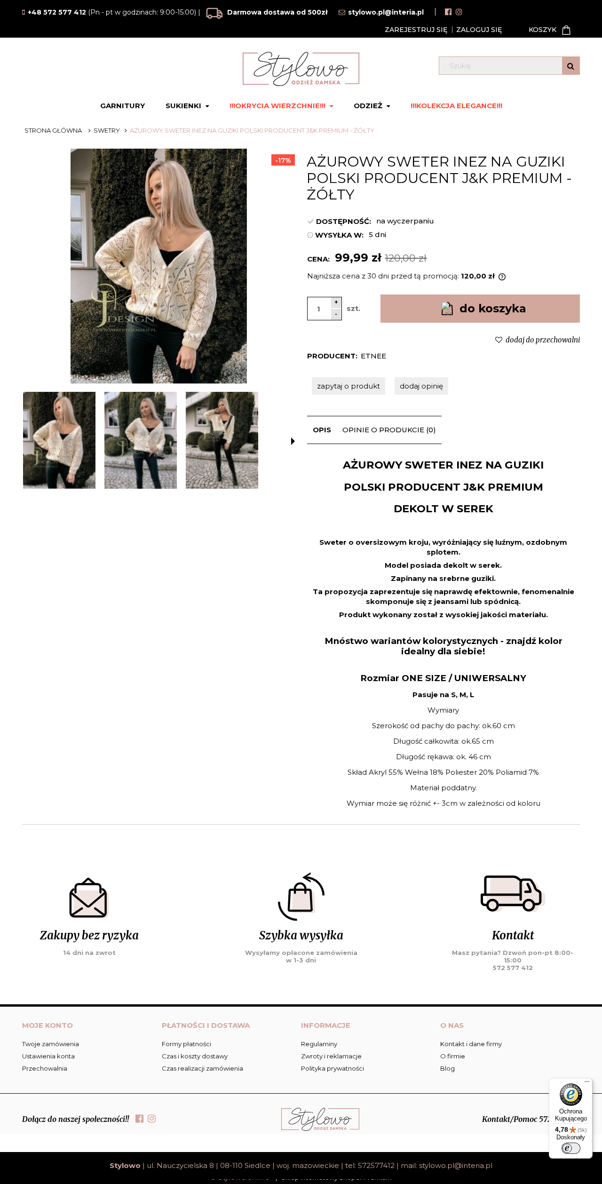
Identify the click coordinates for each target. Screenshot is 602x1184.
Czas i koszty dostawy (195, 1056)
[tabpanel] (443, 633)
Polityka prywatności (332, 1068)
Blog (447, 1068)
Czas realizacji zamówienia (202, 1068)
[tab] (322, 430)
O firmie (452, 1056)
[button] (293, 441)
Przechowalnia (44, 1068)
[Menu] (587, 1083)
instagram (459, 12)
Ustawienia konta (48, 1056)
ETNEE (373, 355)
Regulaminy (319, 1044)
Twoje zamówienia (50, 1044)
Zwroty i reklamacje (331, 1056)
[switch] (571, 1148)
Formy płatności (186, 1044)
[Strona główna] (301, 69)
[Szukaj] (570, 65)
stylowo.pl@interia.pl (455, 1165)
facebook (448, 12)
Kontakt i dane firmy (471, 1044)
